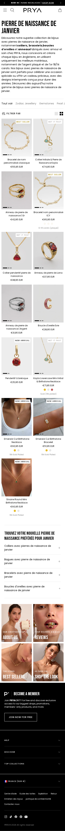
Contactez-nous (12, 804)
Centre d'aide (10, 793)
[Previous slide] (4, 2)
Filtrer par (13, 113)
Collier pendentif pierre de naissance (17, 274)
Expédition (43, 793)
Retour (54, 793)
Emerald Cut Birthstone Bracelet (48, 440)
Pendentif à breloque (16, 378)
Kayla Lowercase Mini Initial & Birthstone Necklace (48, 380)
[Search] (12, 10)
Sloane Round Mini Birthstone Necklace (16, 501)
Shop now (48, 2)
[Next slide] (60, 2)
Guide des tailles (27, 793)
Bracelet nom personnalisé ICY (48, 214)
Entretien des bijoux (13, 799)
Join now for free (20, 717)
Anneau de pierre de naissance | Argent (17, 327)
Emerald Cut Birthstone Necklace (16, 440)
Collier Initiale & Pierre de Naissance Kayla (48, 161)
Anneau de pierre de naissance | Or (17, 214)
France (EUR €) (16, 781)
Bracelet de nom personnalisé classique (17, 161)
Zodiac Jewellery (26, 103)
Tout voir (7, 103)
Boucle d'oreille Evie (48, 325)
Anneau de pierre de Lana (48, 272)
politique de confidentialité (38, 799)
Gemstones (46, 103)
